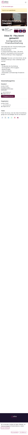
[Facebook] (2, 117)
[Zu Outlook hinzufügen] (20, 31)
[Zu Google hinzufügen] (24, 31)
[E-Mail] (18, 117)
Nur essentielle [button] (14, 432)
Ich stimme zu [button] (23, 432)
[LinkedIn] (8, 117)
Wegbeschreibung (8, 96)
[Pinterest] (14, 117)
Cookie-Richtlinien (5, 428)
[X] (5, 117)
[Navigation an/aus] (25, 2)
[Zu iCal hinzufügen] (16, 31)
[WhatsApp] (11, 117)
